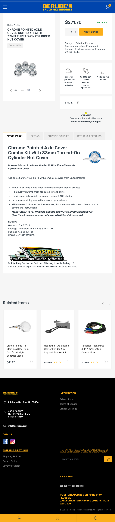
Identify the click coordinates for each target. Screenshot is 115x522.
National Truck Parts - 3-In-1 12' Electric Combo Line (93, 349)
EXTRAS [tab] (35, 136)
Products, (100, 49)
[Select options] (31, 362)
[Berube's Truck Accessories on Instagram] (12, 441)
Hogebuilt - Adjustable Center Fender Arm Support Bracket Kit (56, 349)
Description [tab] (14, 136)
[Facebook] (78, 102)
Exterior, (80, 43)
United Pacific (72, 52)
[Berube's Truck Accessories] (57, 7)
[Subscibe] (108, 459)
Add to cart (91, 32)
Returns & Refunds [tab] (89, 136)
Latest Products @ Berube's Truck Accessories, (81, 47)
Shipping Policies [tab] (58, 136)
